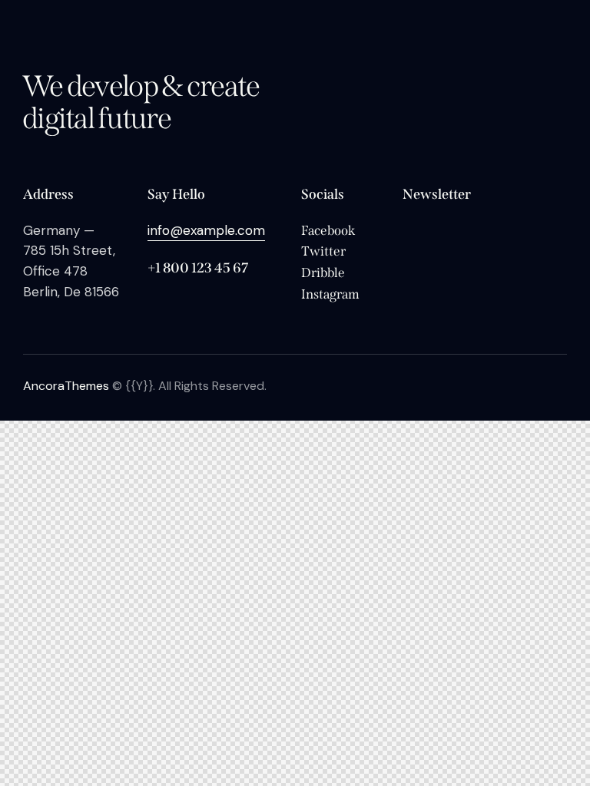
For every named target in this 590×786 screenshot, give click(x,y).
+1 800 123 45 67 (198, 267)
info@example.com (206, 230)
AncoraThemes (66, 386)
